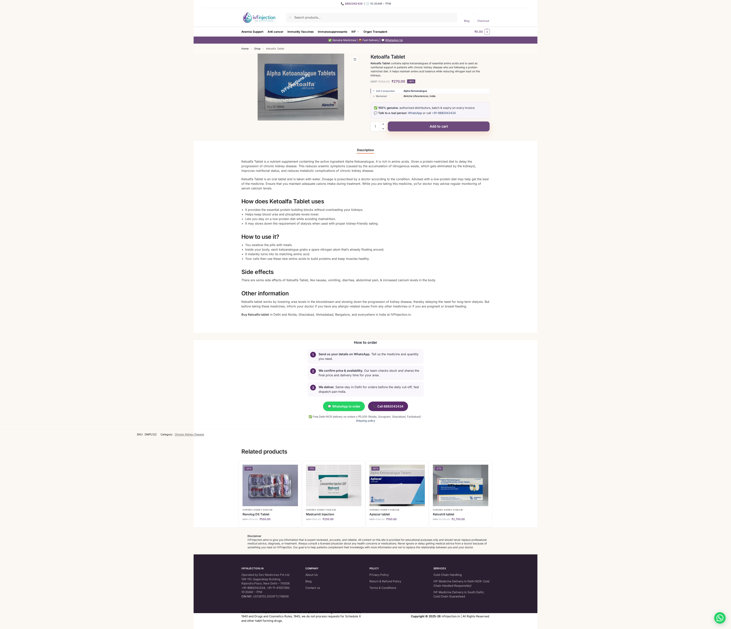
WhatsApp (415, 113)
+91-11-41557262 (278, 587)
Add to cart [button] (271, 525)
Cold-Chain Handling (447, 575)
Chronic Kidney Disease (189, 434)
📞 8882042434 (352, 3)
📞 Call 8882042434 (388, 406)
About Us (311, 575)
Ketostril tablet (443, 514)
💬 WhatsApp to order (344, 406)
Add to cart (439, 126)
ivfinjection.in (450, 616)
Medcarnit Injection (320, 514)
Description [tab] (365, 150)
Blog (467, 20)
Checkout (483, 20)
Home (245, 48)
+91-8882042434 (444, 113)
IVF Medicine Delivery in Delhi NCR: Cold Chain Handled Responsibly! (461, 583)
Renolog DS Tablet (256, 514)
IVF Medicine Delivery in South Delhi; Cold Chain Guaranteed (458, 594)
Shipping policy (365, 420)
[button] (482, 32)
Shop (257, 48)
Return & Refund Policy (385, 581)
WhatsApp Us (394, 40)
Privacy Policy (379, 575)
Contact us (312, 588)
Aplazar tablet (379, 514)
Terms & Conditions (382, 588)
